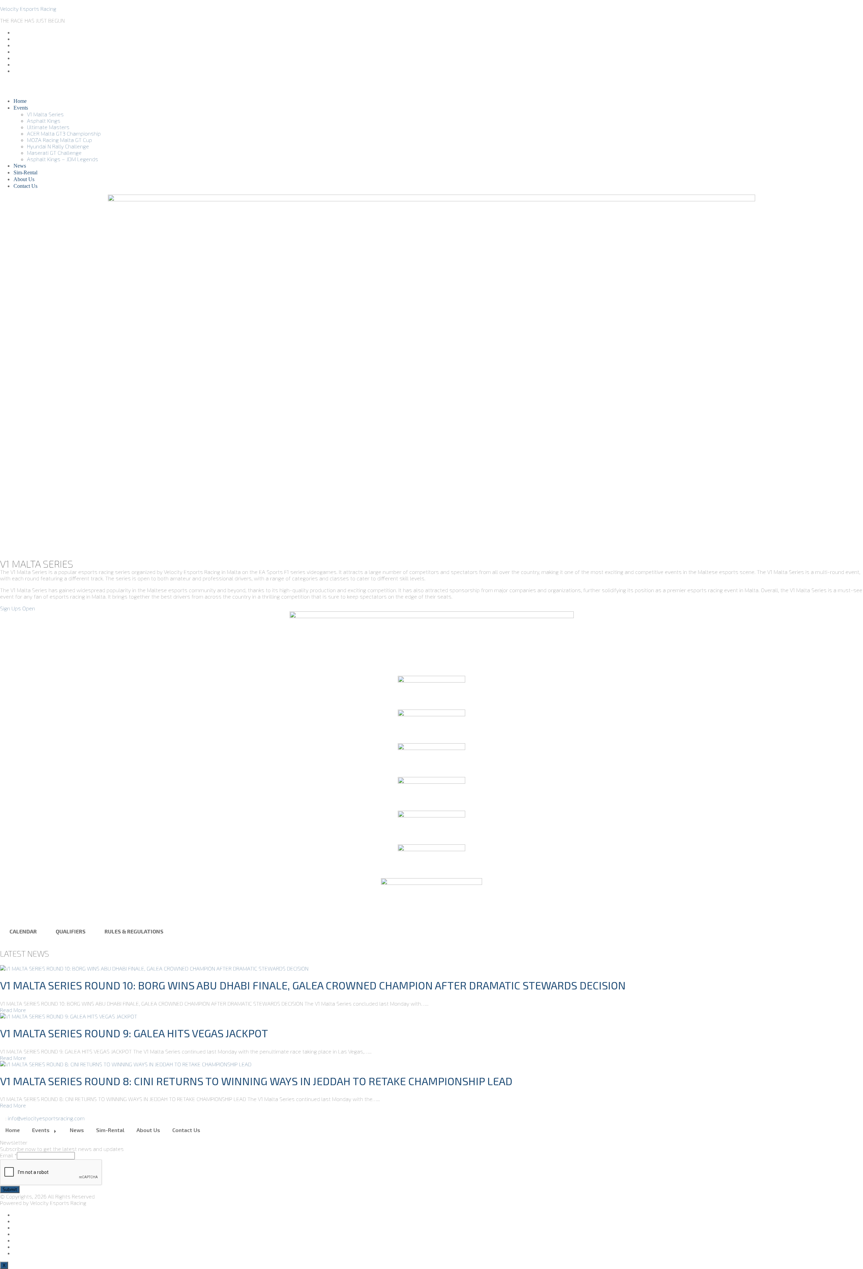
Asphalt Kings (43, 120)
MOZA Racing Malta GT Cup (59, 140)
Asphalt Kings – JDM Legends (62, 159)
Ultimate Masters (48, 127)
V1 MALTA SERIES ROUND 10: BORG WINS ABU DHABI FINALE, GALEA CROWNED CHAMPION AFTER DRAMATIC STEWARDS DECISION (313, 985)
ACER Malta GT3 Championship (64, 133)
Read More (13, 1010)
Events (20, 108)
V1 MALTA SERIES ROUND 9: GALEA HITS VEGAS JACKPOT (134, 1033)
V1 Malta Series (45, 114)
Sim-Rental (25, 172)
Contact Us (25, 186)
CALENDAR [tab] (23, 931)
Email (8, 1155)
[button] (17, 608)
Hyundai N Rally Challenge (58, 146)
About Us (23, 179)
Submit (10, 1189)
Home (20, 101)
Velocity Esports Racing (28, 8)
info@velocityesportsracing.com (46, 1118)
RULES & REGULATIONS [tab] (134, 931)
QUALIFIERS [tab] (71, 931)
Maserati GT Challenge (54, 152)
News (19, 166)
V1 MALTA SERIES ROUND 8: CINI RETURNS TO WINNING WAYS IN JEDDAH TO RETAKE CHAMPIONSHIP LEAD (256, 1080)
